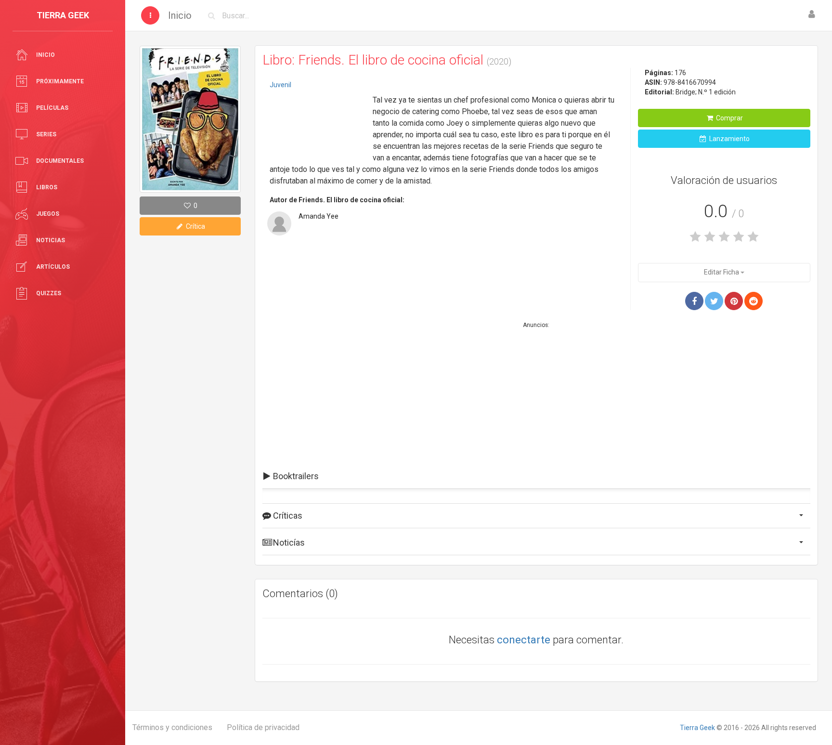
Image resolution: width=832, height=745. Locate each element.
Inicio (180, 15)
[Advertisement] (318, 122)
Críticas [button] (286, 515)
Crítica (194, 226)
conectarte (523, 640)
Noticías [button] (288, 542)
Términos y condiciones (172, 727)
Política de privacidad (263, 727)
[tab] (536, 476)
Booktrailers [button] (295, 476)
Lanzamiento (729, 139)
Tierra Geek (697, 728)
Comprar (729, 118)
